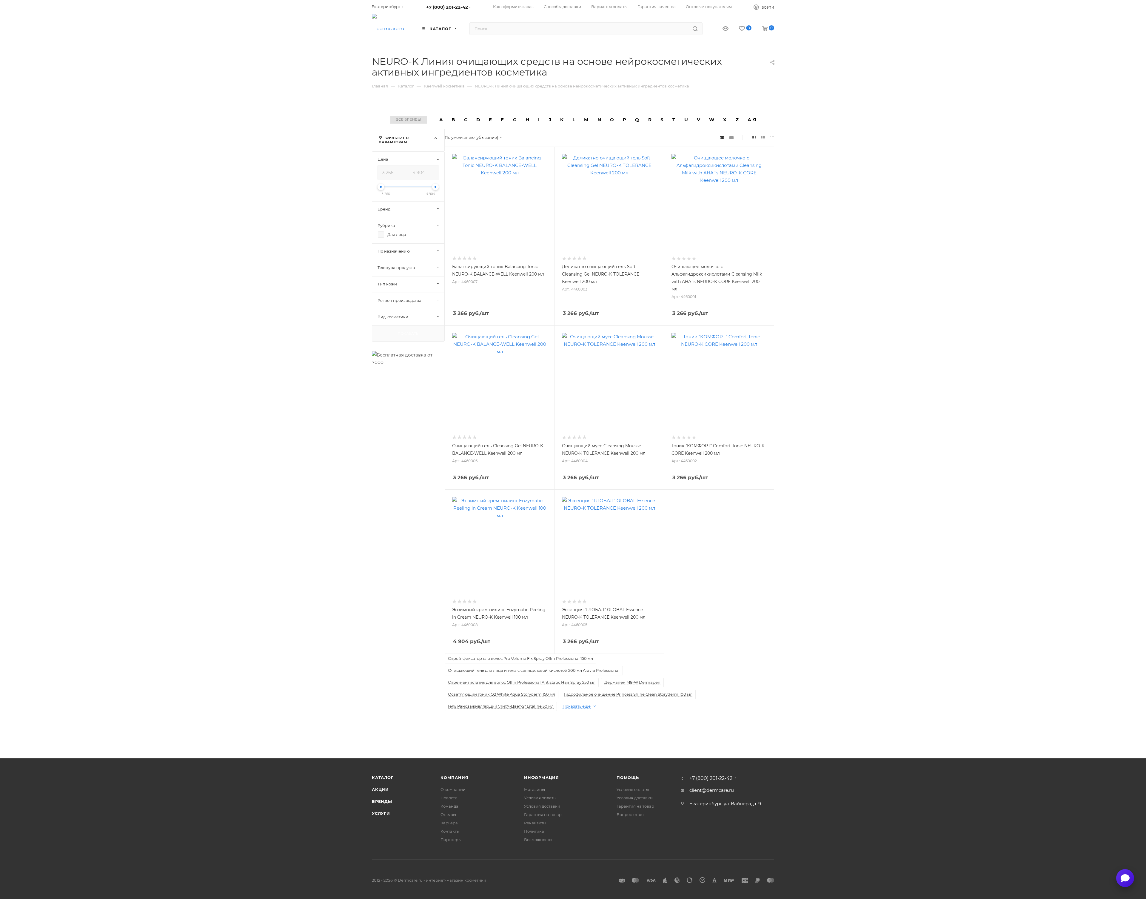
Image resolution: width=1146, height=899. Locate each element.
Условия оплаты (540, 797)
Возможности (538, 839)
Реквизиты (535, 822)
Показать (408, 333)
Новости (449, 797)
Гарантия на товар (543, 814)
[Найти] (695, 28)
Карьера (449, 822)
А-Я (752, 119)
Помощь (628, 777)
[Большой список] (731, 137)
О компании (453, 789)
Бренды (382, 801)
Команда (449, 806)
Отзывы (448, 814)
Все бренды (408, 119)
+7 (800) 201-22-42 (447, 7)
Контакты (450, 831)
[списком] (763, 137)
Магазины (534, 789)
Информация (541, 777)
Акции (380, 789)
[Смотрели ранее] (720, 29)
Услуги (381, 813)
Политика (534, 831)
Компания (454, 777)
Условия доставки (542, 806)
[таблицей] (772, 137)
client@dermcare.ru (711, 790)
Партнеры (450, 839)
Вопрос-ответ (630, 814)
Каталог (383, 777)
